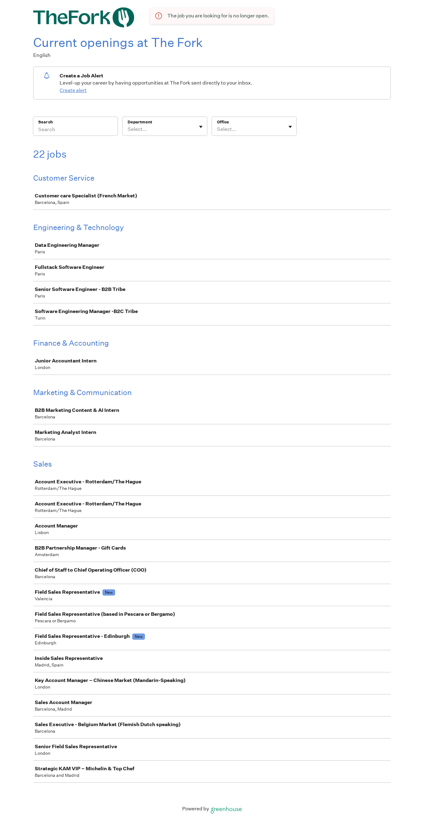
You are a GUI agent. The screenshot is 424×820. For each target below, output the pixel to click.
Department (140, 122)
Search (45, 122)
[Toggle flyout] (201, 127)
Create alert (73, 90)
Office (223, 122)
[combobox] (128, 129)
